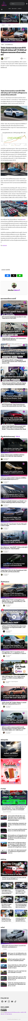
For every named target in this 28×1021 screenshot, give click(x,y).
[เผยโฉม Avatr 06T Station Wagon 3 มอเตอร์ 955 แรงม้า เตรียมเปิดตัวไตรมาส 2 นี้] (14, 693)
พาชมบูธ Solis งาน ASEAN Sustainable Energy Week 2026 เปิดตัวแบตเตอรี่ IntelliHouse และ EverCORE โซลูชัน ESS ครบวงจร (7, 920)
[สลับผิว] (26, 4)
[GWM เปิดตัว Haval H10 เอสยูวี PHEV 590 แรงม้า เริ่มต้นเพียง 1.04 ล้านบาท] (4, 972)
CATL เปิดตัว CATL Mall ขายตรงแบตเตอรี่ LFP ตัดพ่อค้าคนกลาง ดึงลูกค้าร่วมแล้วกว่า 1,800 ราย (17, 851)
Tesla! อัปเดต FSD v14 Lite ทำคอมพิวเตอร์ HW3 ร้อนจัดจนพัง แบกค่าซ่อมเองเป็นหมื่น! (14, 571)
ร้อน (2, 584)
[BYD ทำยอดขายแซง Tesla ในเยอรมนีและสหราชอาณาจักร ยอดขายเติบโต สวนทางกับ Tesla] (14, 395)
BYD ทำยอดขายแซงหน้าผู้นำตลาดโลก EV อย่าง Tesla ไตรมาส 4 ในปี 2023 (14, 317)
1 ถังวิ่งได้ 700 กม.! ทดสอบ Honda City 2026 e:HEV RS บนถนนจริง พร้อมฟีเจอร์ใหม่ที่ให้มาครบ (14, 878)
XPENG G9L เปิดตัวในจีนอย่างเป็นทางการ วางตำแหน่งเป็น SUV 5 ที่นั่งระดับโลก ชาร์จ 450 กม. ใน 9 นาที (17, 984)
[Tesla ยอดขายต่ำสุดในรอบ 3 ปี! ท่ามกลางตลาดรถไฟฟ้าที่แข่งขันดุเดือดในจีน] (14, 329)
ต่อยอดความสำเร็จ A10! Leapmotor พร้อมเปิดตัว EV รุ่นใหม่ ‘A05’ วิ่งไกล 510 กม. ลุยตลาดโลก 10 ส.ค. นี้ (17, 978)
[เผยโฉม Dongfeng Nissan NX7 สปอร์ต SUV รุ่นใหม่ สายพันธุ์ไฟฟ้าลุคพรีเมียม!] (4, 960)
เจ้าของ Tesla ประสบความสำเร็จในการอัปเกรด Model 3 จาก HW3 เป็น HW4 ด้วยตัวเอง (12, 455)
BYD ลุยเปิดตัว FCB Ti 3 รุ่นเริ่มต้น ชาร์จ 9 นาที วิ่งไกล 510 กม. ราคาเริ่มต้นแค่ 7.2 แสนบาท (14, 652)
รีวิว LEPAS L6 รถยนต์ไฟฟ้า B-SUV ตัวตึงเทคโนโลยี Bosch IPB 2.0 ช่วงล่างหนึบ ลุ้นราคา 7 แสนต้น (7, 906)
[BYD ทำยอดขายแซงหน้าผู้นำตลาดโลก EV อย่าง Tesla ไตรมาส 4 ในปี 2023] (14, 307)
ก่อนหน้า (0, 18)
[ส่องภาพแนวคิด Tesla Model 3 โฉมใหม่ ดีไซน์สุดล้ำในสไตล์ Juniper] (14, 514)
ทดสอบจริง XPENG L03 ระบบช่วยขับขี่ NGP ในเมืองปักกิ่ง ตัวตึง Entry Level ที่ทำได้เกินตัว (21, 920)
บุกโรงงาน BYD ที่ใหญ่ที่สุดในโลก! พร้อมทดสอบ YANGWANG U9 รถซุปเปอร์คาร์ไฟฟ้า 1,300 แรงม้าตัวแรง (14, 627)
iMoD (10, 8)
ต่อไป (27, 18)
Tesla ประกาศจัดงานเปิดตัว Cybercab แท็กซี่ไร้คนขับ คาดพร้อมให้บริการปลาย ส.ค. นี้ (13, 478)
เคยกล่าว (23, 219)
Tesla (3, 315)
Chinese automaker (6, 356)
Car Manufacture (6, 379)
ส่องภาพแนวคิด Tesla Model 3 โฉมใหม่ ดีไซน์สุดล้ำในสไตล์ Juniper (14, 524)
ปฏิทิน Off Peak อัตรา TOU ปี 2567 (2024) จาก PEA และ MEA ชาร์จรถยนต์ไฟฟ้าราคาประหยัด (13, 678)
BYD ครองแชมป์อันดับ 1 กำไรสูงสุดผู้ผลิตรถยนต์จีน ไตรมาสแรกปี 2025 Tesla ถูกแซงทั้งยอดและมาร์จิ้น (14, 361)
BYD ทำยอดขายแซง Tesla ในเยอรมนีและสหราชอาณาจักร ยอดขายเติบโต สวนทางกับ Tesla (14, 405)
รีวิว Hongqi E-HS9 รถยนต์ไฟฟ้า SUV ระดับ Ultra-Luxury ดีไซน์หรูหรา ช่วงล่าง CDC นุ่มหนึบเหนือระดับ (21, 892)
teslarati (5, 245)
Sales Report (5, 358)
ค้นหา (11, 3)
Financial (20, 356)
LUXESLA (19, 8)
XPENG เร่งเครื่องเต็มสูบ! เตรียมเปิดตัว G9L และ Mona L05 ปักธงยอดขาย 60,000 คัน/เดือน (17, 825)
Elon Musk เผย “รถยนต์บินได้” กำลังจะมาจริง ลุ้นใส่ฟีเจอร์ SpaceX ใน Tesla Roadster (14, 547)
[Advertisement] (14, 78)
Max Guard (14, 8)
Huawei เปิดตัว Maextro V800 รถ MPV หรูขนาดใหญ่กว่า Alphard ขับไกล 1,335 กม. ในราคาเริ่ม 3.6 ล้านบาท (17, 966)
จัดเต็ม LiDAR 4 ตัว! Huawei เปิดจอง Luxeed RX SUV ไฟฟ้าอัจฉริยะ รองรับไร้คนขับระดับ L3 (14, 946)
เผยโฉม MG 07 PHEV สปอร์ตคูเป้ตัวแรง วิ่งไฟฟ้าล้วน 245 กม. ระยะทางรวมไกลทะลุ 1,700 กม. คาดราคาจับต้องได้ (13, 601)
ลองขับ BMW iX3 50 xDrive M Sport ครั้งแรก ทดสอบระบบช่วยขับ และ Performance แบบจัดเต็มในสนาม (7, 892)
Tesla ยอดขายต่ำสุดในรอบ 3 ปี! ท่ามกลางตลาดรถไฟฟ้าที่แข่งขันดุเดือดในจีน (14, 339)
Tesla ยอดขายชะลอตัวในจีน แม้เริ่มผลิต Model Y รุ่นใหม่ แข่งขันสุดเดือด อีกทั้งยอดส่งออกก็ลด (14, 383)
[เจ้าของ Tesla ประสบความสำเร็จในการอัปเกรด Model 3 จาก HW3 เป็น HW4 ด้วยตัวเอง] (14, 445)
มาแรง (2, 439)
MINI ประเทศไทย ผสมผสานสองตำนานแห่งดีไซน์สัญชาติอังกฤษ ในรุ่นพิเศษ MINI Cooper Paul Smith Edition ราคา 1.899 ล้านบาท (13, 728)
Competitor (14, 356)
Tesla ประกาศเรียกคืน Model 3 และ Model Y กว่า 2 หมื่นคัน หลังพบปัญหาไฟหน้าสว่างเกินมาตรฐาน (14, 501)
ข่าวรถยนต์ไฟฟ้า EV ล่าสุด (10, 315)
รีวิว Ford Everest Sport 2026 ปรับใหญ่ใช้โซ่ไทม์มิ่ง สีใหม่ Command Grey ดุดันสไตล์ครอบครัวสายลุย (21, 906)
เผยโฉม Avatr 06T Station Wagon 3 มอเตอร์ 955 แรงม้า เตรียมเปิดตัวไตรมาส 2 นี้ (14, 703)
